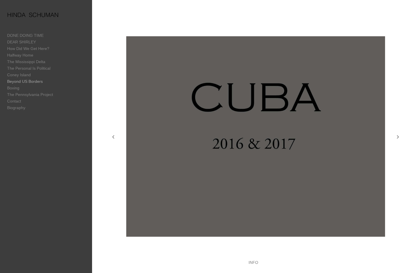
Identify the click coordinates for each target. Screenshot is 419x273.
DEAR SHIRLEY (21, 42)
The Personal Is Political (28, 68)
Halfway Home (20, 55)
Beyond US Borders (25, 81)
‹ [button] (113, 136)
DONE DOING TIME (25, 35)
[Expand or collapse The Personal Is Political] (54, 68)
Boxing (13, 88)
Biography (16, 107)
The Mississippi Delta (26, 61)
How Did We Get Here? (28, 48)
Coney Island (19, 75)
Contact (14, 101)
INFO (253, 262)
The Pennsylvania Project (30, 94)
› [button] (397, 136)
